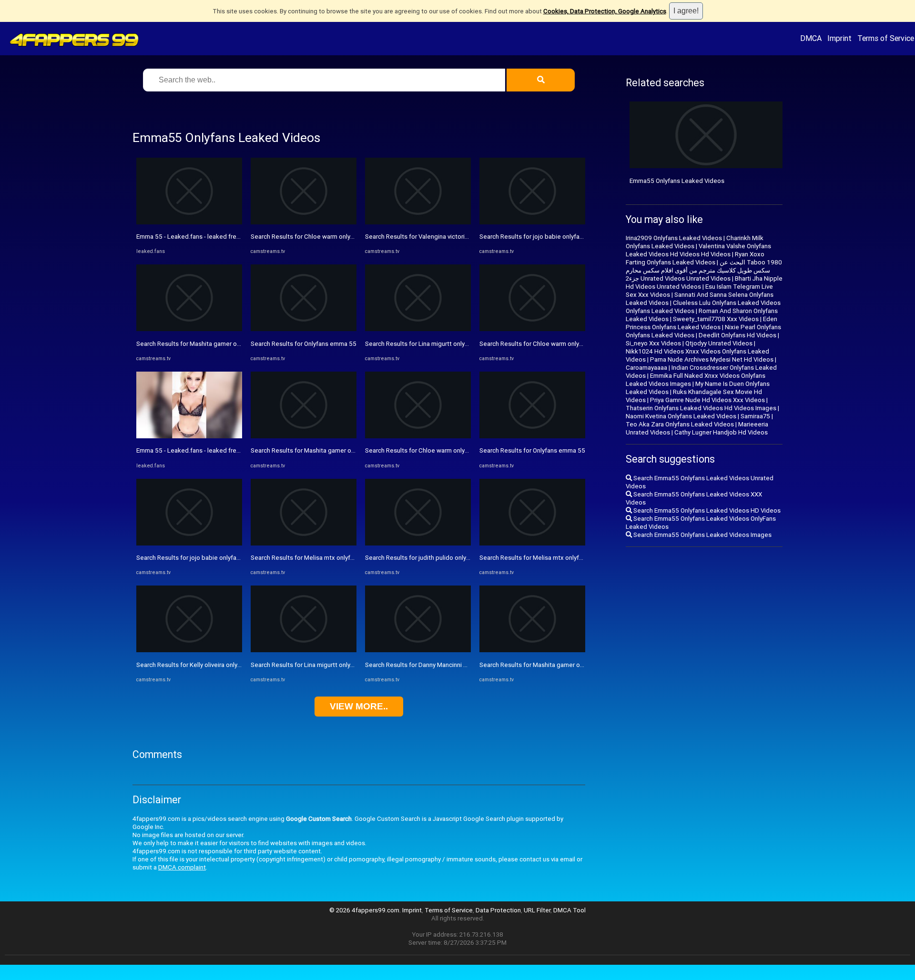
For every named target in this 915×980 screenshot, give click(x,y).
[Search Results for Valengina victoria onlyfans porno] (418, 222)
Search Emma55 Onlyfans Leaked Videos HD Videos (706, 510)
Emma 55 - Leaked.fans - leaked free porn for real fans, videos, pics (231, 236)
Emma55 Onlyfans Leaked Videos (677, 181)
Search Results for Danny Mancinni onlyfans (426, 665)
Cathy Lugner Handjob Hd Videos (721, 432)
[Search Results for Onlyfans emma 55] (303, 329)
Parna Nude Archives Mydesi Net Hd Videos (711, 359)
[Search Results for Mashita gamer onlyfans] (189, 329)
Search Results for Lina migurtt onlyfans (307, 665)
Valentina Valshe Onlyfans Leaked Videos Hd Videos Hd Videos (698, 250)
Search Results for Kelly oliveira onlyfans (193, 665)
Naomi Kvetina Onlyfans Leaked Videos (681, 416)
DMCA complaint (182, 867)
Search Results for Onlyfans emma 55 (303, 344)
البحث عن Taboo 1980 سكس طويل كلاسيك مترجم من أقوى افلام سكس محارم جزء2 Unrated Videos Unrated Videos (704, 270)
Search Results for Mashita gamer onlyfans (196, 344)
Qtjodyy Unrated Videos (718, 343)
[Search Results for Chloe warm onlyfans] (303, 222)
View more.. (359, 706)
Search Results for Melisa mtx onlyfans (305, 558)
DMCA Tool (569, 910)
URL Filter (537, 910)
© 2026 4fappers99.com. (365, 910)
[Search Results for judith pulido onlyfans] (418, 543)
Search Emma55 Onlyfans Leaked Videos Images (702, 535)
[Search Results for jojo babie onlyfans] (189, 543)
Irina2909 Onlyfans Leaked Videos (674, 238)
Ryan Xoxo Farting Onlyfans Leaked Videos (695, 258)
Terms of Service (885, 38)
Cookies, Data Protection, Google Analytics (604, 11)
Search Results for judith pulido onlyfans (421, 558)
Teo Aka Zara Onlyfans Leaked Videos (680, 424)
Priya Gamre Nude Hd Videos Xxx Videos (707, 400)
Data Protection (498, 910)
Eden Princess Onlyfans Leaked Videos (701, 323)
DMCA (811, 38)
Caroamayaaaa (646, 368)
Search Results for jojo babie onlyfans (189, 558)
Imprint (839, 38)
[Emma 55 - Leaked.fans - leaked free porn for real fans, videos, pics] (189, 222)
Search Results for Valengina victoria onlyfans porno (438, 236)
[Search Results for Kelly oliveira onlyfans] (189, 650)
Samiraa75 (755, 416)
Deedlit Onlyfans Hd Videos (737, 335)
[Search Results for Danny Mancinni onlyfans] (418, 650)
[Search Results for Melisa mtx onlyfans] (303, 543)
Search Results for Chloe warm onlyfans (307, 236)
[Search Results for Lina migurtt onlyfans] (303, 650)
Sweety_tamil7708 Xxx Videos (716, 319)
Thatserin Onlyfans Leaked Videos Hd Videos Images (701, 408)
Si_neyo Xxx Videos (653, 343)
